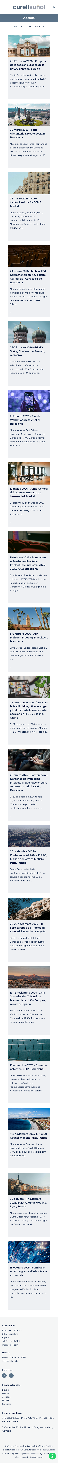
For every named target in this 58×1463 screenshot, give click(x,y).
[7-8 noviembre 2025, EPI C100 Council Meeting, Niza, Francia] (29, 1119)
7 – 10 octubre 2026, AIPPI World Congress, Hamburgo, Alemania (28, 1429)
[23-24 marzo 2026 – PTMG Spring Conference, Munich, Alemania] (29, 332)
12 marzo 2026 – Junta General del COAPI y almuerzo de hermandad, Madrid (29, 492)
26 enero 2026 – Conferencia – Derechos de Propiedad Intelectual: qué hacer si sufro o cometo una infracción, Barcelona (29, 783)
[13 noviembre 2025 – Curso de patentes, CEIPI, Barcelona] (29, 1050)
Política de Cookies (44, 1446)
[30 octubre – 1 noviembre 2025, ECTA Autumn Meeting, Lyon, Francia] (29, 1184)
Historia (5, 1393)
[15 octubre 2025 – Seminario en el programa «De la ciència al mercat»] (29, 1252)
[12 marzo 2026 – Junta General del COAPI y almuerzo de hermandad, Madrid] (29, 473)
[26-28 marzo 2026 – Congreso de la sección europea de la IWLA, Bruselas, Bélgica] (29, 46)
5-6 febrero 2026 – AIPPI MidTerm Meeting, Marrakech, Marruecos (29, 637)
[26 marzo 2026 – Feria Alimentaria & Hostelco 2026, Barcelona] (29, 115)
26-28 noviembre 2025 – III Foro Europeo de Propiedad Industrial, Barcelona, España (28, 927)
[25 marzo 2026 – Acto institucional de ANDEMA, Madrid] (29, 183)
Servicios (6, 1397)
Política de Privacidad (14, 1446)
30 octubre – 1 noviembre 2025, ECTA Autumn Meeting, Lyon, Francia (28, 1202)
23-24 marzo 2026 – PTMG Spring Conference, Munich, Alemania (27, 351)
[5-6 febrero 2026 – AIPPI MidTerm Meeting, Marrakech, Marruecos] (29, 618)
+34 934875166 (13, 1341)
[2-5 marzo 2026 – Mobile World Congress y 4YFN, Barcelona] (29, 401)
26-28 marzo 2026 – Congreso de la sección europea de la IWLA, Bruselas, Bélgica (28, 65)
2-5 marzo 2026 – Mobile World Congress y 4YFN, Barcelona (25, 420)
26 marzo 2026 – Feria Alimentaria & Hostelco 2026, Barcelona (28, 133)
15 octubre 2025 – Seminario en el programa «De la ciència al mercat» (28, 1271)
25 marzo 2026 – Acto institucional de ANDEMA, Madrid (26, 202)
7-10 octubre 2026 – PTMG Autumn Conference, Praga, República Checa (28, 1420)
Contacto (6, 1404)
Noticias (6, 1400)
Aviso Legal (30, 1446)
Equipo (5, 1390)
